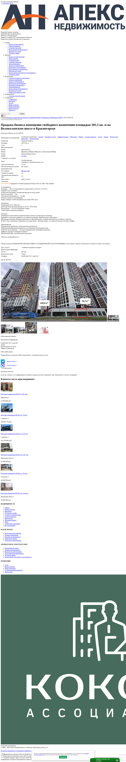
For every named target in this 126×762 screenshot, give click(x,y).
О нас (7, 565)
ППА (6, 522)
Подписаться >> (12, 361)
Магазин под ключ (15, 51)
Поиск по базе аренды (16, 44)
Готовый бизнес (14, 60)
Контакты (12, 101)
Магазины (73, 137)
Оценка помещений (15, 80)
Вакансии (12, 110)
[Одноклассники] (4, 116)
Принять (63, 757)
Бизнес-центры (10, 509)
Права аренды (13, 58)
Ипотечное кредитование (17, 67)
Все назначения (10, 525)
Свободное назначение (12, 524)
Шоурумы (24, 139)
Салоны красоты (90, 137)
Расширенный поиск (12, 548)
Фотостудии (114, 137)
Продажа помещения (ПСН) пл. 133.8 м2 (14, 493)
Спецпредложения (15, 48)
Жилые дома (25, 171)
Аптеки (40, 137)
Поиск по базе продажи (17, 57)
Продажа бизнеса (10, 520)
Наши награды (14, 108)
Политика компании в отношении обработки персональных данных (24, 751)
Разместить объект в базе (17, 92)
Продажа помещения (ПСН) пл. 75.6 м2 (14, 473)
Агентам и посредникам (17, 96)
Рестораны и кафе (11, 513)
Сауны (100, 137)
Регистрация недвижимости (18, 50)
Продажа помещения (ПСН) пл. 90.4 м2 (14, 394)
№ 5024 (23, 156)
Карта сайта (9, 572)
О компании (13, 99)
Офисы (81, 137)
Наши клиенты (14, 105)
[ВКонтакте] (2, 116)
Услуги (11, 103)
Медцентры (9, 518)
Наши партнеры (14, 106)
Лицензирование (14, 46)
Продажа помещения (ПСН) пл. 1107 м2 (14, 434)
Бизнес (106, 137)
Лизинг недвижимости (16, 66)
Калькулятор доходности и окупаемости (22, 73)
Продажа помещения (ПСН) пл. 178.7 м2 (14, 455)
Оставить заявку (14, 74)
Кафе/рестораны (63, 137)
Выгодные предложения (13, 533)
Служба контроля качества (14, 570)
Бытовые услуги (50, 137)
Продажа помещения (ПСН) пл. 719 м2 (14, 415)
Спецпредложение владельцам (19, 78)
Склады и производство (13, 515)
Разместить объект (11, 539)
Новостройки (34, 139)
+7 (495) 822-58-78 (7, 3)
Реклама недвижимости (17, 85)
